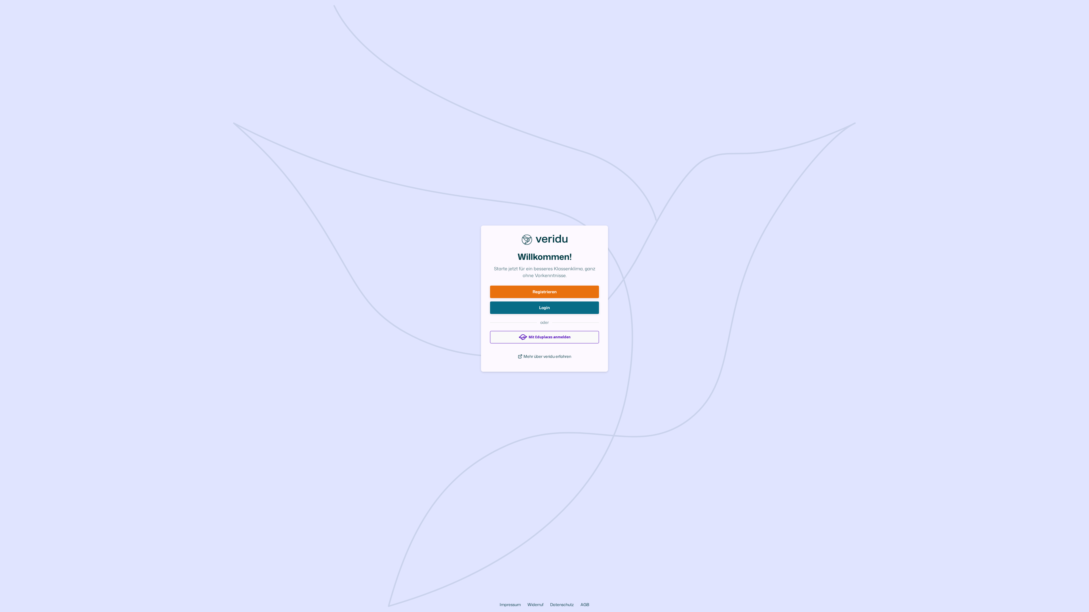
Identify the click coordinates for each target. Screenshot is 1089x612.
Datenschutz (562, 604)
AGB (585, 604)
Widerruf (535, 604)
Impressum (510, 604)
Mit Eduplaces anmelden (550, 337)
